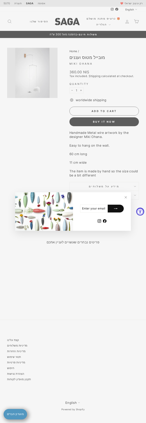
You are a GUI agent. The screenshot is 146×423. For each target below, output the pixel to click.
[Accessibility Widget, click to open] (140, 211)
